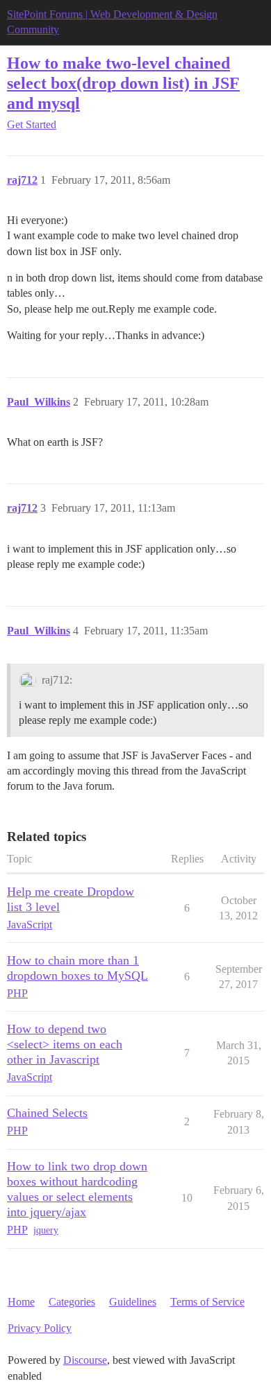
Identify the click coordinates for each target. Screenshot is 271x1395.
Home (21, 1302)
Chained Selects (47, 1113)
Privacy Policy (40, 1328)
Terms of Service (207, 1302)
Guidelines (132, 1302)
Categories (72, 1302)
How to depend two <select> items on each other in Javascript (64, 1044)
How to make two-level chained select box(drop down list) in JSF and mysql (123, 82)
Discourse (85, 1360)
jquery (45, 1230)
